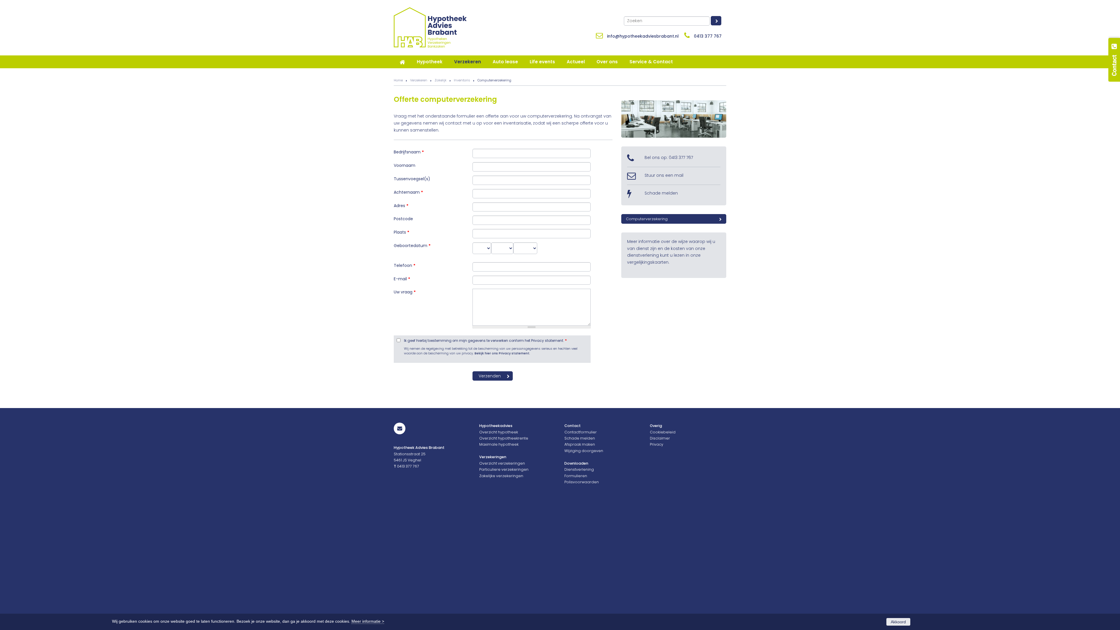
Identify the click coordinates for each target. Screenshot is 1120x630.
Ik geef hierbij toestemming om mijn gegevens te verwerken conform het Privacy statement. (485, 340)
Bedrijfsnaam (409, 152)
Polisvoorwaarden (581, 482)
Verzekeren (418, 80)
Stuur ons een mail (664, 175)
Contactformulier (580, 432)
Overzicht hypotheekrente (503, 438)
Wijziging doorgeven (583, 450)
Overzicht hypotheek (498, 432)
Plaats (401, 232)
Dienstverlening (579, 469)
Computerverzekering (647, 218)
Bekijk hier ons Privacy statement (502, 353)
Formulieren (575, 475)
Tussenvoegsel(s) (412, 179)
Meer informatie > (367, 621)
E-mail (402, 279)
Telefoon (404, 265)
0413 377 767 (708, 36)
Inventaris (462, 80)
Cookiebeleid (663, 432)
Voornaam (404, 165)
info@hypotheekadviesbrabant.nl (643, 36)
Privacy (656, 444)
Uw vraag (405, 292)
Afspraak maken (579, 444)
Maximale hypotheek (499, 444)
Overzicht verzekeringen (502, 463)
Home (398, 80)
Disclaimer (660, 438)
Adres (401, 206)
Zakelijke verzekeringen (501, 475)
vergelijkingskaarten (647, 262)
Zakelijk (441, 80)
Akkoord (898, 622)
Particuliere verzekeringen (503, 469)
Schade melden (661, 193)
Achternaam (408, 192)
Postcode (403, 219)
